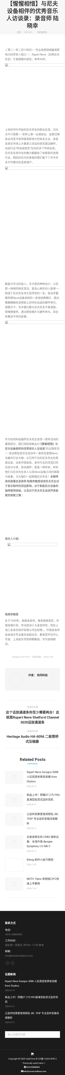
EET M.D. (26, 657)
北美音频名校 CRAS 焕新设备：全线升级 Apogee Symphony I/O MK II (43, 841)
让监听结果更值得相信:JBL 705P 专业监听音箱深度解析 (42, 818)
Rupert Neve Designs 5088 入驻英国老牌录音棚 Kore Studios (42, 777)
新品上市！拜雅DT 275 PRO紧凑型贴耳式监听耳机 (43, 797)
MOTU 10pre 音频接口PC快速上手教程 (43, 881)
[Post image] (14, 777)
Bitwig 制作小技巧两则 (40, 859)
